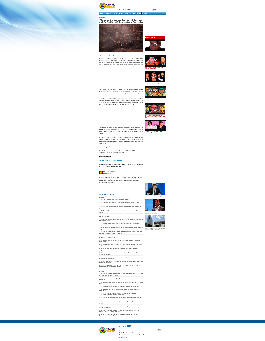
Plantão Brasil (112, 56)
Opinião (126, 13)
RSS (130, 9)
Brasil (102, 13)
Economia (115, 13)
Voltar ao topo (123, 337)
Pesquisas (133, 13)
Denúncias (108, 13)
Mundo (121, 13)
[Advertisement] (144, 4)
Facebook (128, 9)
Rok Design (130, 334)
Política (144, 13)
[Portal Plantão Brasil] (107, 5)
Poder (139, 13)
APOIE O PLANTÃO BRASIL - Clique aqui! (111, 160)
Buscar (154, 9)
